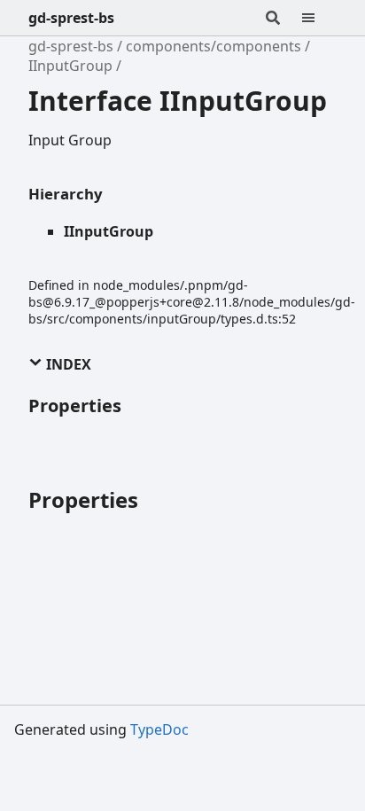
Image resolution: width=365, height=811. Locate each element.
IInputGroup (70, 65)
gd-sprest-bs (71, 17)
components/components (213, 46)
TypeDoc (159, 729)
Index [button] (67, 364)
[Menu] (319, 17)
